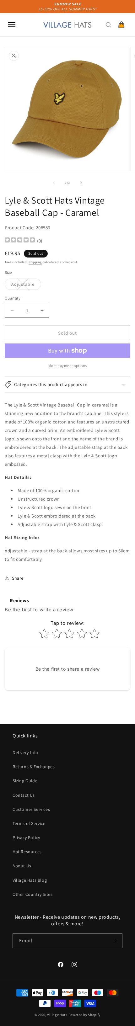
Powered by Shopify (84, 1015)
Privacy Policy (26, 837)
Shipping (35, 262)
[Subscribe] (115, 940)
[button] (11, 25)
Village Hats (57, 1015)
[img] (20, 240)
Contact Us (24, 795)
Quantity (12, 298)
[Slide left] (54, 182)
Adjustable (26, 285)
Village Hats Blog (30, 880)
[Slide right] (81, 182)
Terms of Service (29, 823)
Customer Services (31, 809)
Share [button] (18, 578)
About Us (22, 866)
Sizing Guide (25, 781)
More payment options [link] (67, 365)
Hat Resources (27, 851)
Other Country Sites (32, 894)
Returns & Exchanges (34, 766)
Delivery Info (25, 752)
